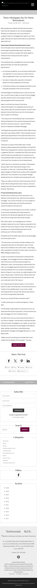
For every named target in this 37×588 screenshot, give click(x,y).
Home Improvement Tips (9, 463)
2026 (7, 488)
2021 (7, 505)
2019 (7, 512)
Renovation (13, 371)
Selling (14, 367)
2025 (7, 491)
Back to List (18, 345)
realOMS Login (18, 585)
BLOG (27, 531)
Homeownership (7, 451)
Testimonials (13, 531)
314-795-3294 (21, 552)
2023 (7, 498)
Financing (29, 367)
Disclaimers (31, 583)
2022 (7, 502)
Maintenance (22, 371)
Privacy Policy (12, 574)
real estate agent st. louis (9, 448)
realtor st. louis (6, 458)
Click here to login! (18, 417)
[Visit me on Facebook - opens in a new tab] (18, 475)
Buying (4, 446)
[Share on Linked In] (28, 360)
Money (8, 367)
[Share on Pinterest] (21, 360)
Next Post (30, 382)
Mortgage (21, 367)
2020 (7, 508)
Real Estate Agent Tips (8, 453)
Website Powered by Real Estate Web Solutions (18, 580)
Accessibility (19, 574)
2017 (7, 519)
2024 (7, 495)
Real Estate (6, 441)
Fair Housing (25, 574)
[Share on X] (15, 360)
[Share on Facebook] (8, 360)
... (27, 371)
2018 (7, 515)
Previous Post (9, 382)
